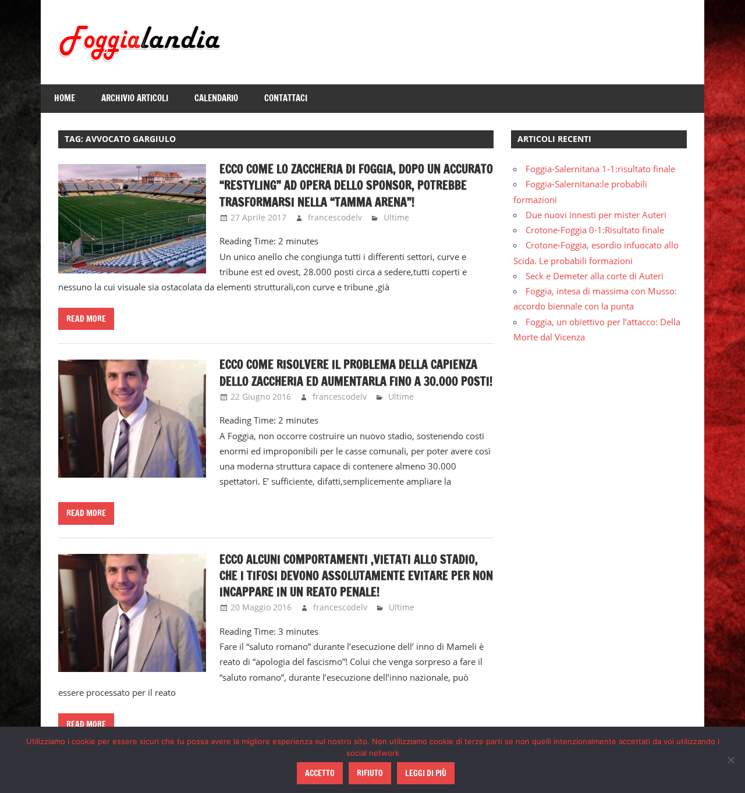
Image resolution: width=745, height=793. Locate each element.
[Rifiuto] (730, 760)
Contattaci (285, 98)
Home (64, 98)
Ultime (396, 217)
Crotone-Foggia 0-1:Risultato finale (595, 230)
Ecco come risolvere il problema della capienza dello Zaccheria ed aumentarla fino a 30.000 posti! (355, 372)
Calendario (216, 98)
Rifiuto (370, 773)
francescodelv (335, 217)
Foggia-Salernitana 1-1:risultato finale (600, 169)
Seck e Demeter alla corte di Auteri (595, 276)
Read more (86, 319)
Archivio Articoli (134, 98)
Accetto (320, 773)
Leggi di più (425, 773)
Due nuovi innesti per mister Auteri (596, 215)
